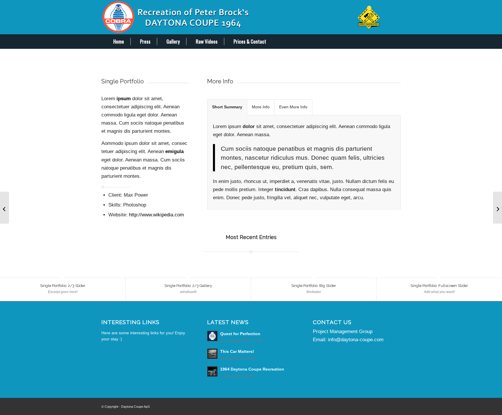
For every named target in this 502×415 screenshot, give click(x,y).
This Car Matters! (237, 351)
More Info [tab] (261, 107)
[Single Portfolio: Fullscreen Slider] (4, 208)
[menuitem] (114, 41)
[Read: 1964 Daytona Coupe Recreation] (212, 371)
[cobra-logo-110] (251, 17)
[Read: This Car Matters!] (212, 353)
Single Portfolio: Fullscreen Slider (439, 285)
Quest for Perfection (240, 333)
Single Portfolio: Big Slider (313, 285)
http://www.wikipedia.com (156, 215)
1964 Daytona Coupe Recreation (252, 369)
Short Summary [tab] (227, 107)
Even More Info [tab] (293, 107)
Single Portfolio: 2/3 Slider (62, 285)
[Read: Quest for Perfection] (212, 336)
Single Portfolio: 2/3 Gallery (188, 285)
